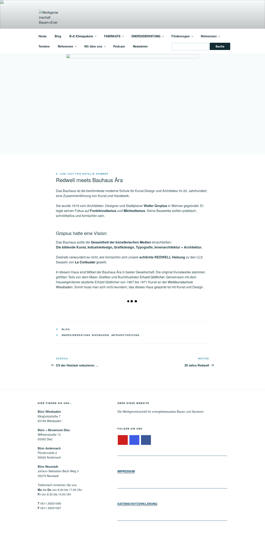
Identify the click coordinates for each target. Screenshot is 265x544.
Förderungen (180, 36)
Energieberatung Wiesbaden (85, 335)
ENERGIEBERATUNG (145, 36)
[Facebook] (146, 440)
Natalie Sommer (95, 173)
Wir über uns (93, 46)
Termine (44, 46)
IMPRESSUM (126, 471)
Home (43, 36)
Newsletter (140, 46)
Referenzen (209, 36)
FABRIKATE (112, 36)
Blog (58, 36)
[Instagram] (134, 440)
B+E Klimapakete (81, 36)
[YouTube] (123, 440)
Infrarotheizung (125, 335)
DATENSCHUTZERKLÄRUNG (137, 504)
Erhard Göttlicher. (153, 277)
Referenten (65, 46)
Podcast (119, 46)
